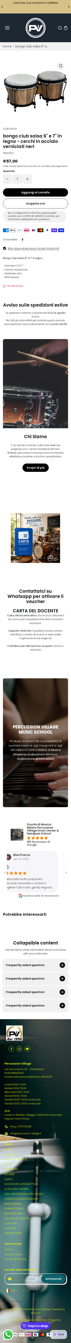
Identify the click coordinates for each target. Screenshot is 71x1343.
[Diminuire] (7, 179)
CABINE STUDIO (14, 1208)
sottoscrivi (53, 1279)
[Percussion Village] (35, 27)
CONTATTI (11, 1223)
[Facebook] (22, 240)
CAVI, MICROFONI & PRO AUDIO (24, 1194)
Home (7, 46)
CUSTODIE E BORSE (17, 1189)
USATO (9, 1179)
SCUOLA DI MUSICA (16, 1218)
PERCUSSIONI (13, 1204)
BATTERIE (10, 1155)
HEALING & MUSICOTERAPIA (21, 1199)
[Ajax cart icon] (65, 27)
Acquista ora (35, 204)
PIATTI (8, 1164)
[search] (60, 27)
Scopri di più (36, 468)
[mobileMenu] (7, 27)
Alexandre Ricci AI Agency (44, 1320)
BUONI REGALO (14, 1213)
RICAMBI (10, 1174)
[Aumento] (27, 179)
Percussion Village (39, 1309)
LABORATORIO (13, 1233)
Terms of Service (15, 1259)
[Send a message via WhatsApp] (8, 1335)
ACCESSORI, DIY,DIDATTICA (21, 1184)
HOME (8, 1150)
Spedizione (22, 166)
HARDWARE (11, 1169)
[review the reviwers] (60, 868)
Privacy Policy (13, 1254)
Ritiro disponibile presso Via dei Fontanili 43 (33, 248)
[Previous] (2, 6)
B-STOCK (10, 1228)
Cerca (9, 1249)
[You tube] (27, 1049)
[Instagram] (19, 1049)
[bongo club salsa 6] (60, 65)
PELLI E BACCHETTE (16, 1159)
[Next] (68, 6)
